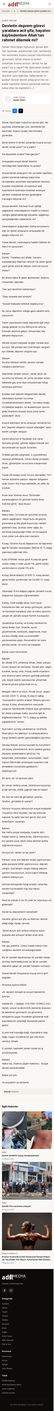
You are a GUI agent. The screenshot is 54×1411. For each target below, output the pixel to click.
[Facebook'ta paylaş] (14, 111)
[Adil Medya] (18, 4)
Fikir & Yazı (6, 1344)
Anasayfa (6, 11)
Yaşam (4, 1312)
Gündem (5, 1304)
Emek (4, 1328)
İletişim (5, 1364)
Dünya (4, 1308)
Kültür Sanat (7, 1336)
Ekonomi (5, 1324)
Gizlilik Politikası (8, 1381)
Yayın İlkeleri (7, 1368)
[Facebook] (4, 1290)
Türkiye (5, 1316)
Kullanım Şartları (8, 1393)
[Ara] (49, 4)
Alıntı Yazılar (15, 11)
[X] (11, 1290)
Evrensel (14, 1091)
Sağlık (4, 1332)
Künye (4, 1360)
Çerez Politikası (8, 1389)
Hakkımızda (7, 1356)
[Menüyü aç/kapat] (4, 4)
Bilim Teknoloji (7, 1340)
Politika (5, 1320)
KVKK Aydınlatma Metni (11, 1385)
